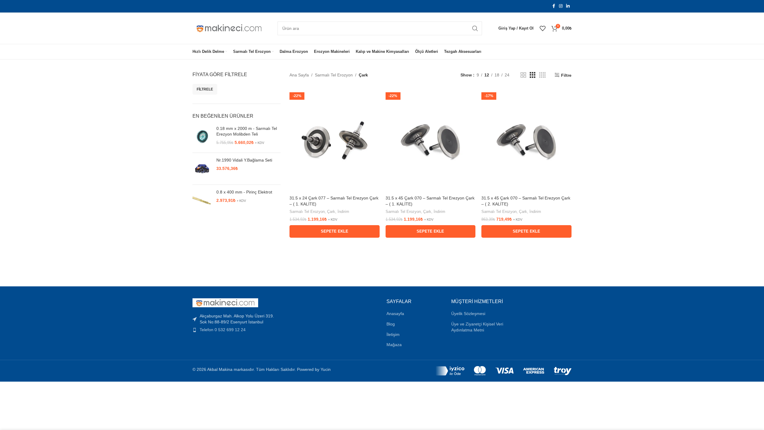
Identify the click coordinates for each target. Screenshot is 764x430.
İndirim (343, 211)
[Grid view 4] (542, 75)
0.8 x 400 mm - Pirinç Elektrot (244, 192)
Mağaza (394, 344)
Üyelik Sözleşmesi (468, 313)
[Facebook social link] (553, 6)
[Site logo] (229, 27)
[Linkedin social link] (568, 6)
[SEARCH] (475, 28)
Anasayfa (395, 313)
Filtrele (205, 89)
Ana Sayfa (299, 75)
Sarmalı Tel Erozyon (334, 75)
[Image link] (225, 302)
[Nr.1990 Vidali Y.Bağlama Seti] (202, 168)
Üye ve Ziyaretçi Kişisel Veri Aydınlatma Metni (477, 327)
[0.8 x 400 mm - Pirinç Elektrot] (202, 200)
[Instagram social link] (560, 6)
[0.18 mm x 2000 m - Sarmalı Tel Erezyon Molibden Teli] (202, 137)
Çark (331, 211)
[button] (334, 231)
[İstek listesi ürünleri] (543, 28)
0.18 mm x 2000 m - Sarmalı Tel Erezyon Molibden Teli (246, 131)
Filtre (566, 75)
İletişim (393, 334)
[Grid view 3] (532, 75)
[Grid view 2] (523, 75)
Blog (390, 324)
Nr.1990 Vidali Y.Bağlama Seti (244, 160)
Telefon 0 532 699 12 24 (223, 329)
